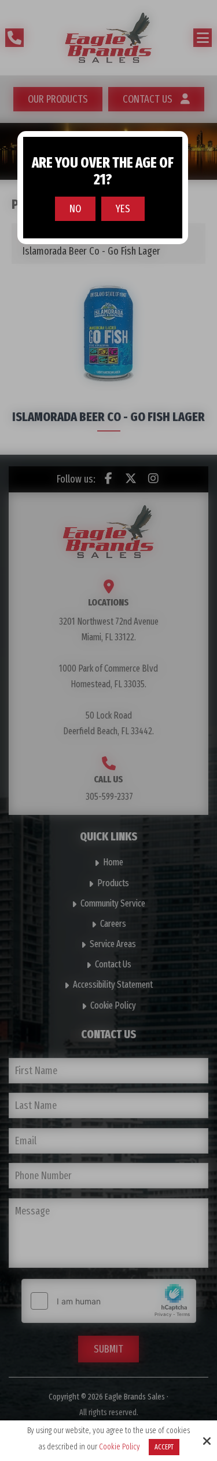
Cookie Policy (119, 1447)
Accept (164, 1447)
